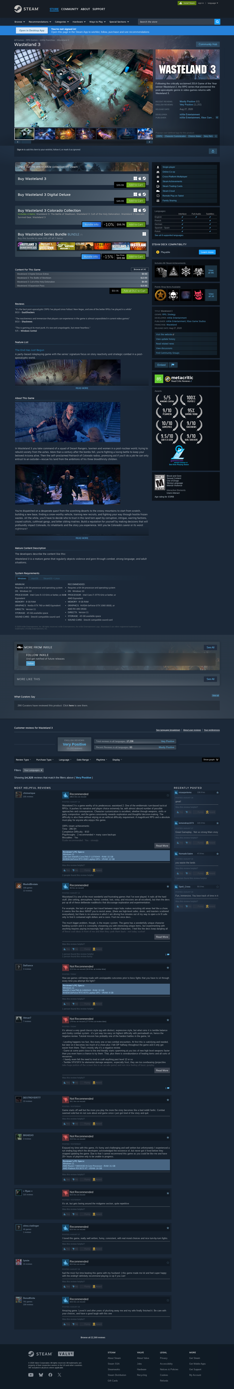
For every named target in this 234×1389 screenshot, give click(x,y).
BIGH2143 (28, 1135)
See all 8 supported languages (169, 235)
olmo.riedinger (31, 1225)
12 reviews (27, 891)
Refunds (164, 1380)
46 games (27, 1229)
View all (215, 695)
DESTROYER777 (32, 1097)
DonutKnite (29, 1298)
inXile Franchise (47, 40)
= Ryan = (28, 1191)
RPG (164, 314)
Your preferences (212, 730)
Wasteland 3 (39, 217)
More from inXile (38, 647)
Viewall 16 (211, 295)
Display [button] (116, 759)
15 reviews (27, 1264)
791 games (27, 1302)
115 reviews (28, 1195)
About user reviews (192, 730)
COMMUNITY (69, 9)
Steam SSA (114, 1363)
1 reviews (27, 1232)
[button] (20, 22)
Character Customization (175, 136)
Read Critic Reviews (180, 381)
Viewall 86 (211, 271)
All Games (19, 40)
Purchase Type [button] (43, 759)
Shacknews (27, 321)
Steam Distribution (117, 1375)
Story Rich (208, 136)
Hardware (141, 1369)
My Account (195, 1375)
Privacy (164, 1358)
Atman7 (27, 1018)
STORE (54, 9)
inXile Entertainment (190, 114)
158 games (27, 888)
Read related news (165, 343)
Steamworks (114, 1369)
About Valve (143, 1358)
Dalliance (28, 965)
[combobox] (176, 22)
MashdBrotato (30, 884)
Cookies (164, 1375)
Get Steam (194, 1358)
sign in (201, 3)
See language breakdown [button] (168, 730)
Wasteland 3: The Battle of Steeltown (55, 214)
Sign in (20, 149)
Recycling (142, 1375)
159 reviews (28, 1304)
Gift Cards (113, 1380)
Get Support (195, 1369)
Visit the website (164, 334)
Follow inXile (37, 655)
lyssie (26, 1260)
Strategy (172, 314)
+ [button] (215, 136)
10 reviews (27, 1101)
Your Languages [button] (32, 770)
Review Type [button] (22, 759)
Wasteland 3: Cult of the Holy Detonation (98, 214)
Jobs (139, 1363)
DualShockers (28, 312)
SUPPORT (99, 9)
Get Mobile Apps (197, 1363)
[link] (114, 224)
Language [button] (64, 759)
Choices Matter (194, 136)
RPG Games (32, 40)
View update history (165, 339)
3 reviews (27, 969)
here (71, 705)
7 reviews (27, 1021)
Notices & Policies (169, 1369)
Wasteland (172, 324)
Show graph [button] (209, 759)
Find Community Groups (167, 353)
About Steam (114, 1358)
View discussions (164, 348)
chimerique (29, 793)
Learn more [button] (207, 252)
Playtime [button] (100, 759)
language (212, 3)
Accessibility (166, 1363)
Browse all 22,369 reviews (93, 1337)
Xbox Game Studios (211, 117)
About (85, 9)
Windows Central (29, 331)
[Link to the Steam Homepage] (26, 11)
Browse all (140, 269)
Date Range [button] (83, 759)
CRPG (159, 136)
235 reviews (28, 797)
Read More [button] (162, 845)
